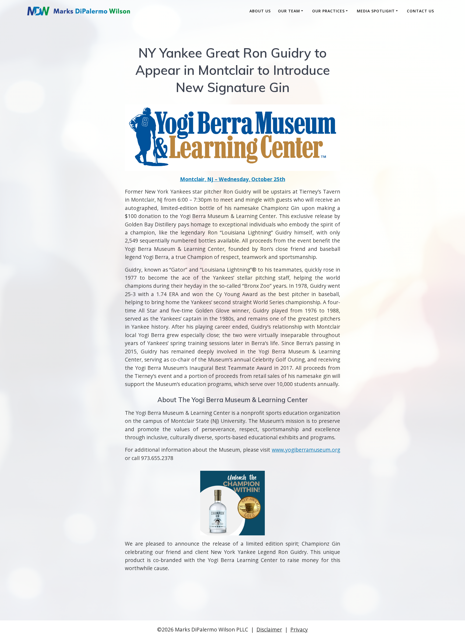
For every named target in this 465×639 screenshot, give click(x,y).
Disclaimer (269, 629)
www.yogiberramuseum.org (306, 449)
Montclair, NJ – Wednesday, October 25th (232, 179)
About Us (260, 10)
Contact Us (420, 10)
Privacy (299, 629)
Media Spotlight (376, 10)
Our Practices (328, 10)
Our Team (289, 10)
